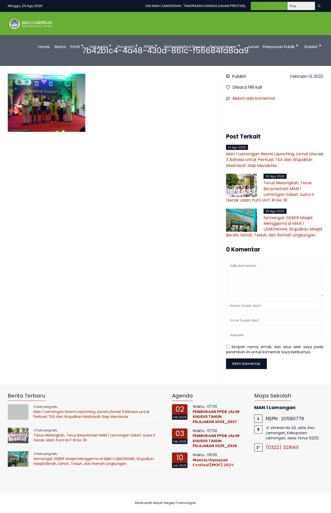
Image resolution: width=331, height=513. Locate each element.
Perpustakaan (222, 46)
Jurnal (253, 46)
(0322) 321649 (282, 447)
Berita (60, 46)
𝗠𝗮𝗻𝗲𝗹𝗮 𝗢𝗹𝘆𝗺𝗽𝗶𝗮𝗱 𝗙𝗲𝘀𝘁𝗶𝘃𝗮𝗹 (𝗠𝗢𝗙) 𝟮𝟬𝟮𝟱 (213, 462)
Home (44, 46)
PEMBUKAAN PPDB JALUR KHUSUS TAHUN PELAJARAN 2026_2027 (216, 416)
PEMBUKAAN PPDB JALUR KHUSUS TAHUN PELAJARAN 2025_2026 (216, 440)
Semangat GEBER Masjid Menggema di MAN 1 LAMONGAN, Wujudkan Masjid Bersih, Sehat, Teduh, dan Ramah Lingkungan (274, 226)
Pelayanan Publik (279, 46)
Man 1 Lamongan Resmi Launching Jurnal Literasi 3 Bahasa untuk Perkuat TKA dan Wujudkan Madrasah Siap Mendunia (274, 160)
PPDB (148, 46)
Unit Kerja (98, 46)
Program (125, 46)
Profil (75, 46)
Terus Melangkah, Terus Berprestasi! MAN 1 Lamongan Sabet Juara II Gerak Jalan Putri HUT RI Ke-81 (270, 191)
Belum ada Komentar (254, 98)
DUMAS (311, 46)
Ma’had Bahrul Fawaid (184, 46)
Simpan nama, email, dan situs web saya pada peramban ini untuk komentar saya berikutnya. (275, 349)
